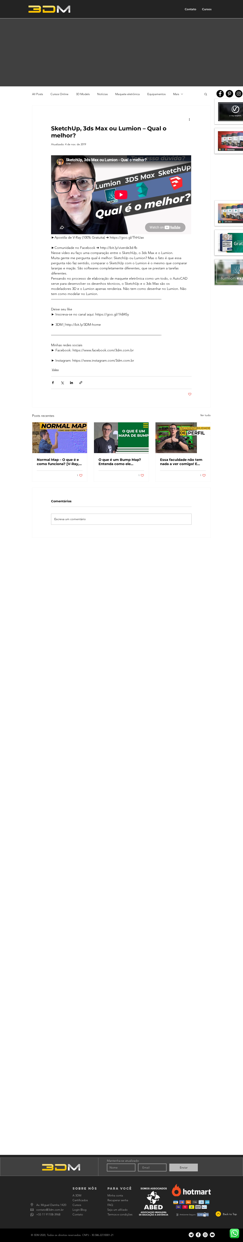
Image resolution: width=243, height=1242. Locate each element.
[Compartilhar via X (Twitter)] (62, 382)
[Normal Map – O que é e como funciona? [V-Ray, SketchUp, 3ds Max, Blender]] (59, 437)
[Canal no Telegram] (191, 1234)
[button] (205, 93)
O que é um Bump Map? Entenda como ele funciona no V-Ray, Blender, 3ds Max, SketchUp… (120, 462)
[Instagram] (238, 93)
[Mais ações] (189, 119)
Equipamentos (156, 94)
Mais (176, 94)
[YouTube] (212, 1234)
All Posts (37, 94)
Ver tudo (205, 415)
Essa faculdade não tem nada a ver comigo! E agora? (181, 462)
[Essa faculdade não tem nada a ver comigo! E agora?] (182, 437)
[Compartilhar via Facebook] (53, 382)
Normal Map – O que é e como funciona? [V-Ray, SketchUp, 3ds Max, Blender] (58, 462)
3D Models (83, 94)
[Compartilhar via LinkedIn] (71, 382)
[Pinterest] (229, 93)
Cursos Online (59, 94)
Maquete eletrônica (127, 94)
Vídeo (55, 369)
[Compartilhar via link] (81, 382)
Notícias (102, 94)
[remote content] (121, 195)
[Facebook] (220, 93)
